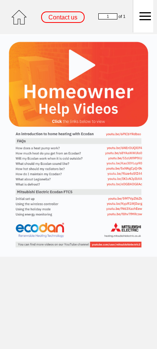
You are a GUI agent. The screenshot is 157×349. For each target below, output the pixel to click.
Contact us (62, 17)
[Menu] (143, 16)
